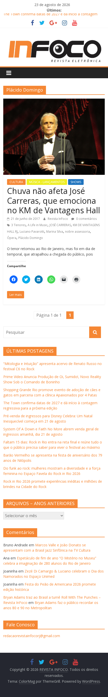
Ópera (11, 238)
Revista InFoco (58, 219)
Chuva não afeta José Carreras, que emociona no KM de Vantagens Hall (53, 200)
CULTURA (16, 182)
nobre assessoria (77, 231)
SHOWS (76, 182)
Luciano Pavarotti (32, 231)
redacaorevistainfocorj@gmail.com (31, 635)
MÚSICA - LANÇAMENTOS (47, 182)
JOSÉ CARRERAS (60, 225)
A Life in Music (37, 225)
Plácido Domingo (30, 238)
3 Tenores (18, 225)
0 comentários (86, 219)
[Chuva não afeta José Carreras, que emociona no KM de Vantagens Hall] (54, 101)
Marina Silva (54, 231)
